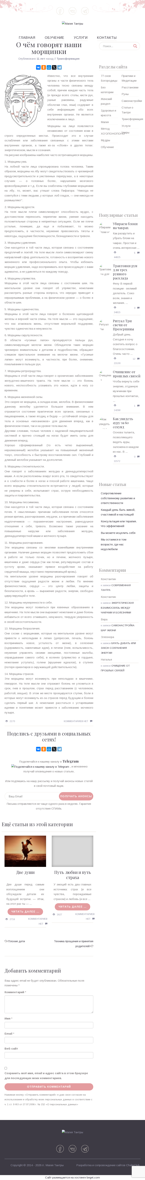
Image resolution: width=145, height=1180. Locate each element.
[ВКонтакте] (38, 67)
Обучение (54, 38)
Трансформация (68, 58)
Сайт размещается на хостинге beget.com (72, 1177)
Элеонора (107, 637)
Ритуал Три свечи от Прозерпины (123, 325)
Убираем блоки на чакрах (125, 225)
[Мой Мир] (49, 67)
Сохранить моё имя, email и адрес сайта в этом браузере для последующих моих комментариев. (46, 1076)
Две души (25, 872)
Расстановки (130, 87)
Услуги (81, 38)
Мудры (105, 140)
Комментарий (14, 992)
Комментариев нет (76, 721)
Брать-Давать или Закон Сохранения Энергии (118, 648)
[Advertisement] (119, 180)
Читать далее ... (25, 911)
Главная (27, 38)
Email (8, 1033)
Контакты (107, 38)
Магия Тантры (55, 1165)
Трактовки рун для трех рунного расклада (125, 272)
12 (134, 359)
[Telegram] (59, 67)
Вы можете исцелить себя (118, 532)
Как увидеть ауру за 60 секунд (123, 422)
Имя (7, 1018)
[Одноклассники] (43, 67)
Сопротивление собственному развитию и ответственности (118, 498)
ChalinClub (133, 1165)
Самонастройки (132, 100)
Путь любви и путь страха (72, 874)
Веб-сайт (11, 1048)
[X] (54, 67)
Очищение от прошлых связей (126, 374)
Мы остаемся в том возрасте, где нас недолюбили (113, 544)
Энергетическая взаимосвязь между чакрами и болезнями (117, 607)
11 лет (41, 58)
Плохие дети (16, 941)
